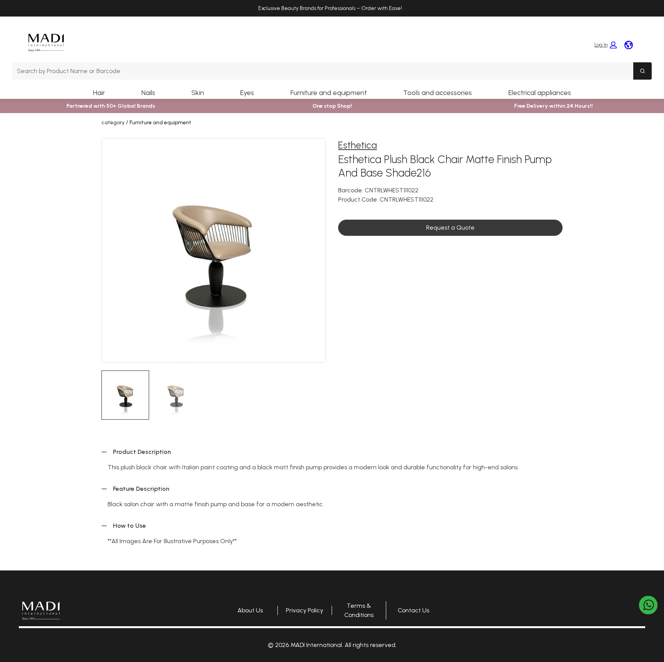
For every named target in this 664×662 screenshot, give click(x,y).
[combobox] (322, 71)
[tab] (125, 395)
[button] (605, 45)
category (112, 122)
